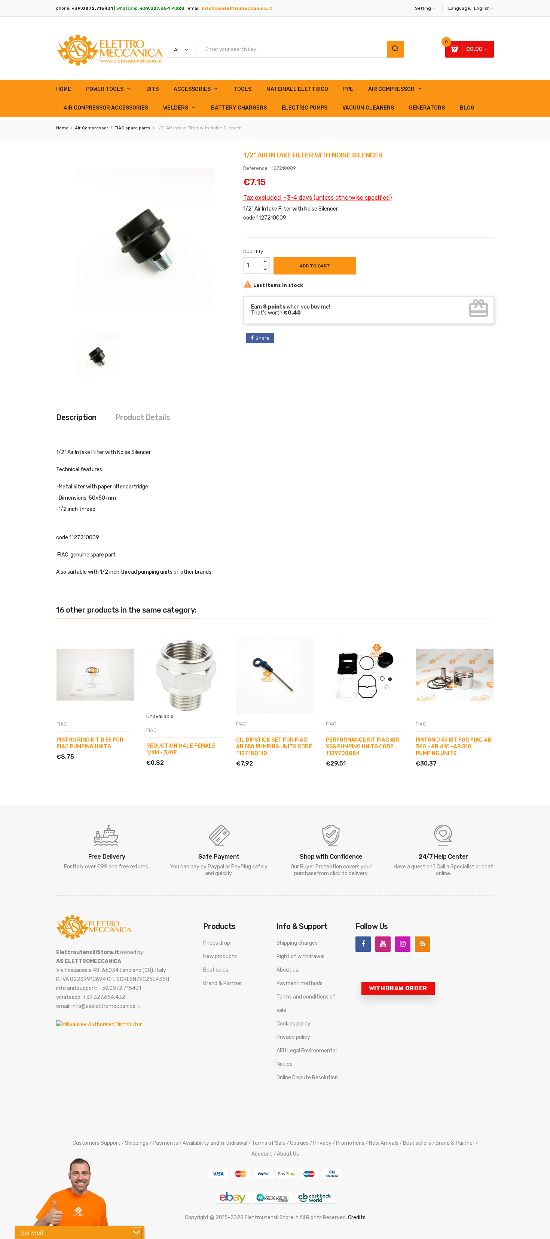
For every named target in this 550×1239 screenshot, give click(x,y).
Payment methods (299, 983)
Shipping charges (297, 943)
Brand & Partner (222, 983)
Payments (165, 1143)
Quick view (91, 748)
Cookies (299, 1143)
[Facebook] (363, 944)
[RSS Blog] (422, 944)
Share (262, 338)
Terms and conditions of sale (305, 1003)
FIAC (61, 724)
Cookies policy (293, 1024)
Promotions (350, 1143)
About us (287, 970)
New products (220, 956)
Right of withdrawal (300, 956)
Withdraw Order (398, 988)
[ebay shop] (233, 1197)
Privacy (322, 1143)
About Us (288, 1154)
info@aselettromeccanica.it (237, 8)
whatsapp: (150, 8)
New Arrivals (383, 1143)
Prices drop (216, 943)
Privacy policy (293, 1037)
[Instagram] (402, 944)
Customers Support (96, 1143)
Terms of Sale (268, 1143)
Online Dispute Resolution (307, 1077)
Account (261, 1154)
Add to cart (315, 266)
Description (76, 417)
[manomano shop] (272, 1197)
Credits (357, 1217)
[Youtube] (383, 944)
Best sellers (417, 1143)
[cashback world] (314, 1197)
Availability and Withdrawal (215, 1143)
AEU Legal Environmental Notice (306, 1057)
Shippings (136, 1143)
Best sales (215, 970)
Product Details (142, 417)
